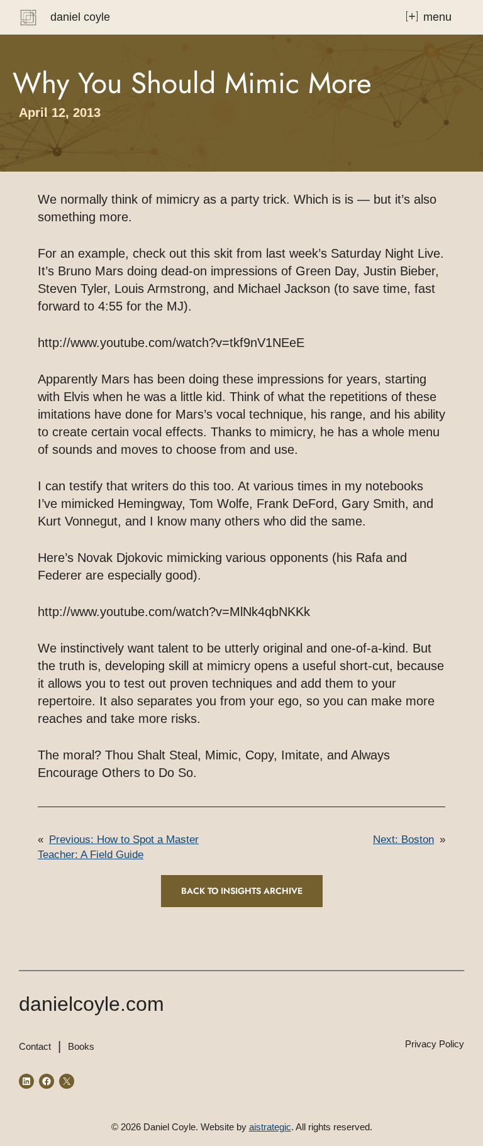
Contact (35, 1046)
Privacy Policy (434, 1044)
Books (81, 1046)
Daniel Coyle (80, 17)
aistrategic (270, 1126)
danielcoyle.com (91, 1004)
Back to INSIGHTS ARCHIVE (242, 890)
